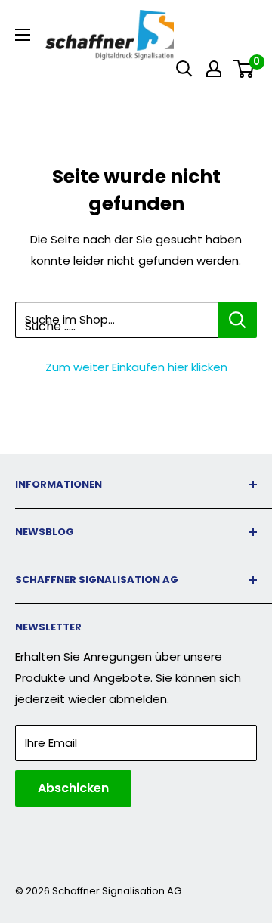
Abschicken (73, 788)
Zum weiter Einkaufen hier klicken (136, 367)
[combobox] (116, 320)
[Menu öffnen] (22, 35)
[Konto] (213, 68)
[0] (244, 69)
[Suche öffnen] (184, 68)
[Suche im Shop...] (237, 320)
